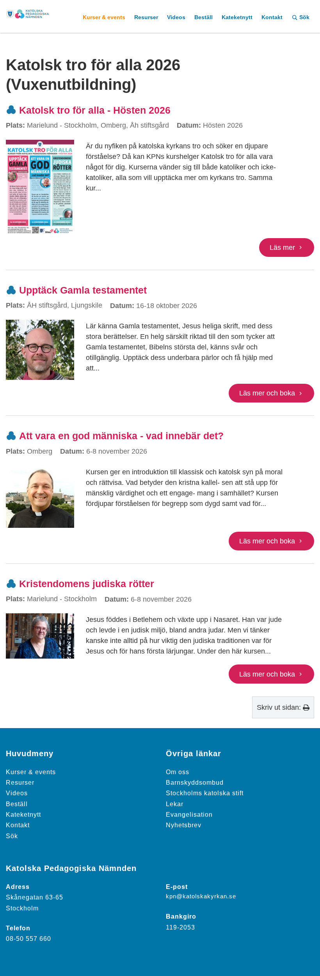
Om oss (177, 771)
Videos (17, 792)
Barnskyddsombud (195, 782)
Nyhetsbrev (183, 824)
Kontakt (18, 824)
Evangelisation (189, 814)
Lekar (174, 803)
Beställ (17, 803)
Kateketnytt (23, 814)
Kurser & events (31, 771)
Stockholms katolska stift (205, 792)
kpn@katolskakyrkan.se (201, 896)
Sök (12, 835)
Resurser (20, 782)
